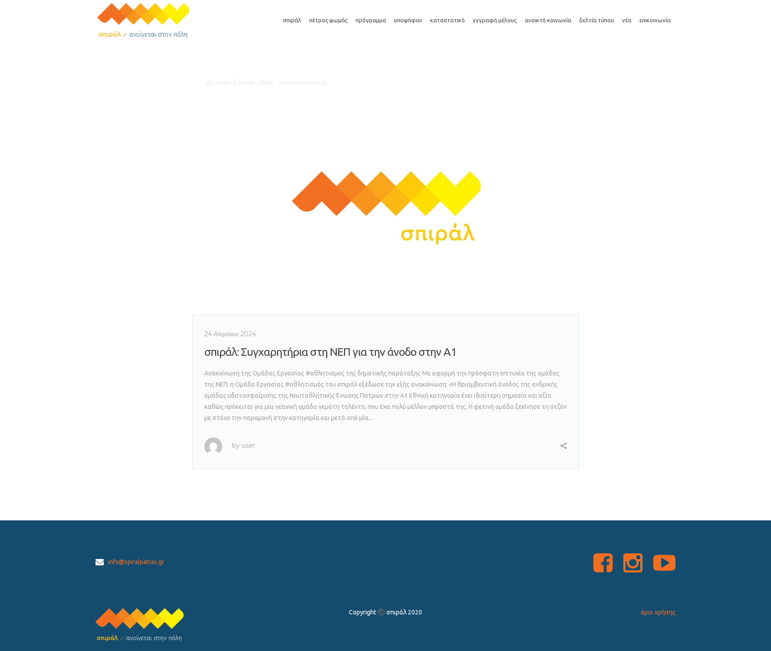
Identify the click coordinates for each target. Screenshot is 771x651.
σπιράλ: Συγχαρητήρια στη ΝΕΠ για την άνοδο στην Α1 (330, 352)
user (248, 445)
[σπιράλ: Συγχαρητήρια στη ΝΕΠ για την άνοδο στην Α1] (385, 192)
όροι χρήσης (658, 612)
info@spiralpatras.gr (136, 561)
